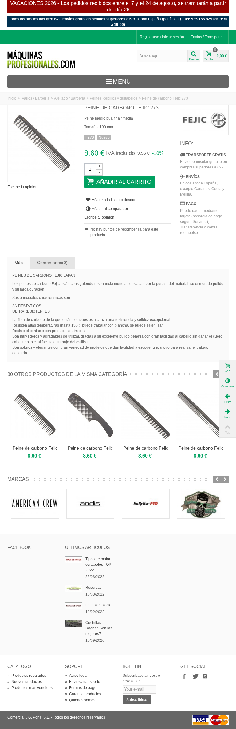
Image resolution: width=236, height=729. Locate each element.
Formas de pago (80, 688)
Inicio (11, 98)
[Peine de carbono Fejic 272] (90, 415)
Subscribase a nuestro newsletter (141, 678)
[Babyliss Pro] (146, 504)
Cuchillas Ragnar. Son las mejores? (98, 628)
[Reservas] (73, 588)
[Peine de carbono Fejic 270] (35, 415)
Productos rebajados (26, 675)
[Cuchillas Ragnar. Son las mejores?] (73, 623)
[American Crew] (35, 504)
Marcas (18, 479)
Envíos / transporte (82, 681)
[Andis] (90, 504)
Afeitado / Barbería (69, 98)
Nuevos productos (24, 681)
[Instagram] (205, 677)
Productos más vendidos (30, 688)
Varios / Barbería (35, 98)
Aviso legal (76, 675)
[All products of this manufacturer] (204, 120)
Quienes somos (80, 700)
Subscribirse (136, 700)
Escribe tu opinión (22, 187)
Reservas (93, 587)
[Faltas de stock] (73, 606)
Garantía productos (83, 694)
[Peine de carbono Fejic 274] (145, 415)
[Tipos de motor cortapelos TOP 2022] (73, 559)
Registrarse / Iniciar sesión (162, 37)
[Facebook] (184, 677)
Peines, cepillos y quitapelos (113, 98)
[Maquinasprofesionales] (41, 59)
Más (18, 262)
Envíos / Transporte (207, 37)
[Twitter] (195, 677)
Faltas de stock (97, 605)
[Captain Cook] (201, 504)
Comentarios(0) (52, 262)
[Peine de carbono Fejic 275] (201, 415)
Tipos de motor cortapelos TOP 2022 (98, 564)
